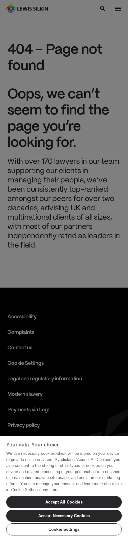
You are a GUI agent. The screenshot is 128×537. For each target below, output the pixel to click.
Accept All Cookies (63, 502)
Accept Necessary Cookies (64, 515)
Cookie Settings (64, 529)
